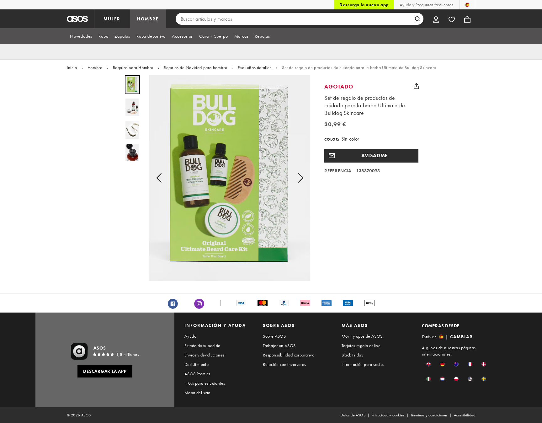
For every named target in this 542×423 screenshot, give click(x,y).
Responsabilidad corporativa (288, 355)
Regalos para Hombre (133, 67)
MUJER (112, 19)
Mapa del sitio (197, 392)
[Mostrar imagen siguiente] (298, 178)
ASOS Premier (197, 374)
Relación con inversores (284, 364)
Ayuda (190, 336)
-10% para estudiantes (204, 383)
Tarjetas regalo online (361, 345)
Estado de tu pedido (202, 345)
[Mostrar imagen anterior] (161, 178)
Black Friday (353, 355)
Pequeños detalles (255, 67)
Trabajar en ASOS (279, 345)
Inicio (72, 67)
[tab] (81, 36)
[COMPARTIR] (416, 86)
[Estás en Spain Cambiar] (467, 4)
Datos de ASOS (353, 415)
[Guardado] (452, 18)
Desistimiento (196, 364)
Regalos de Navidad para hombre (195, 67)
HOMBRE (148, 19)
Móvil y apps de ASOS (362, 336)
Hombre (95, 67)
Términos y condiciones (429, 415)
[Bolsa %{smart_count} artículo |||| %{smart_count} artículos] (467, 18)
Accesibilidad (464, 415)
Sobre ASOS (274, 336)
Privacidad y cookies (388, 415)
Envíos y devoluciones (204, 355)
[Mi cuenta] (436, 18)
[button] (371, 156)
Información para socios (363, 364)
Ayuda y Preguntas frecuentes (426, 5)
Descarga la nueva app (364, 5)
